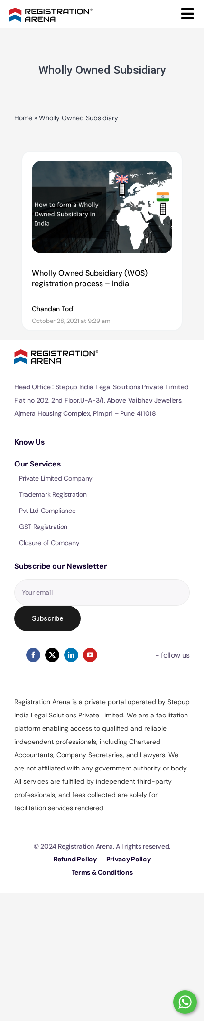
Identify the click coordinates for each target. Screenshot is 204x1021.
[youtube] (90, 655)
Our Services (37, 464)
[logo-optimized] (51, 12)
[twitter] (52, 655)
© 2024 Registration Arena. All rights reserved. (102, 846)
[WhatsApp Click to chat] (185, 1002)
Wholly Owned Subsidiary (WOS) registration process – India (90, 278)
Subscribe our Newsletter (60, 566)
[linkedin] (71, 655)
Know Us (29, 442)
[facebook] (33, 655)
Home (23, 118)
